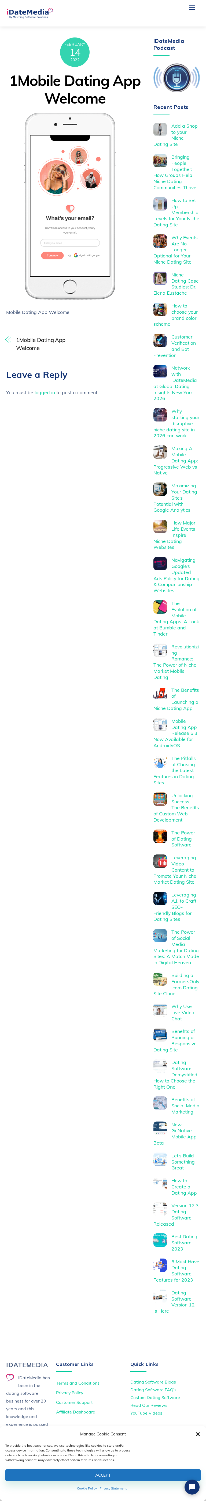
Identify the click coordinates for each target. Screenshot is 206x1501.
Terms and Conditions (78, 1383)
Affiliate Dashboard (75, 1412)
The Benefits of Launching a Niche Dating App (176, 699)
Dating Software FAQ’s (153, 1389)
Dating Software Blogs (153, 1382)
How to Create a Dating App (184, 1186)
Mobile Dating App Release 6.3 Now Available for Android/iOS (175, 733)
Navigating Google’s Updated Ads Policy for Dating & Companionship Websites (176, 575)
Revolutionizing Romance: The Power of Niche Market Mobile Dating (176, 662)
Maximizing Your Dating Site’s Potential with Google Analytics (175, 497)
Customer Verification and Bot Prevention (174, 346)
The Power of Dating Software (183, 839)
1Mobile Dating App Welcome (75, 89)
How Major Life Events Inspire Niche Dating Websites (174, 535)
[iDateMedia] (29, 17)
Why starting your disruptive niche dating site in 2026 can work (176, 423)
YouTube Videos (146, 1413)
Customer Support (74, 1402)
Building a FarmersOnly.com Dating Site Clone (176, 984)
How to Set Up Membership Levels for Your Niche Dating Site (176, 212)
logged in (45, 392)
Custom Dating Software (155, 1397)
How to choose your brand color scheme (175, 315)
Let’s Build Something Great (183, 1162)
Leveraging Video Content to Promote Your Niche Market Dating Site (174, 869)
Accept (103, 1475)
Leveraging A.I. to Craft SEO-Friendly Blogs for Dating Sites (175, 907)
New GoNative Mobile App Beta (175, 1134)
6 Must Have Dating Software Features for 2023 (176, 1271)
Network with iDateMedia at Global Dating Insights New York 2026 (175, 383)
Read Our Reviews (148, 1405)
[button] (198, 1434)
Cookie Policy (87, 1488)
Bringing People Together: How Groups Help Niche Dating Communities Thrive (174, 172)
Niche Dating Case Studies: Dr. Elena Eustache (176, 284)
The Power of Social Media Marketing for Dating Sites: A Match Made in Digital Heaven (176, 947)
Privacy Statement (113, 1488)
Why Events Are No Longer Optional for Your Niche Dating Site (175, 249)
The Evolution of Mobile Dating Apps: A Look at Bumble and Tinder (176, 618)
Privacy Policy (69, 1392)
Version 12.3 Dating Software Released (176, 1214)
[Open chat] (192, 1487)
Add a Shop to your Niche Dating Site (175, 135)
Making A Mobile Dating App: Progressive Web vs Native (175, 460)
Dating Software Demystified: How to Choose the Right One (176, 1074)
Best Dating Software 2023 (184, 1242)
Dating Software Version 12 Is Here (174, 1302)
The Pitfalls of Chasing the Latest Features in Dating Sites (174, 770)
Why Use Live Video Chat (182, 1012)
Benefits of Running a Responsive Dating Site (175, 1040)
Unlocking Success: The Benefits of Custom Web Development (176, 807)
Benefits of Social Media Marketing (185, 1105)
